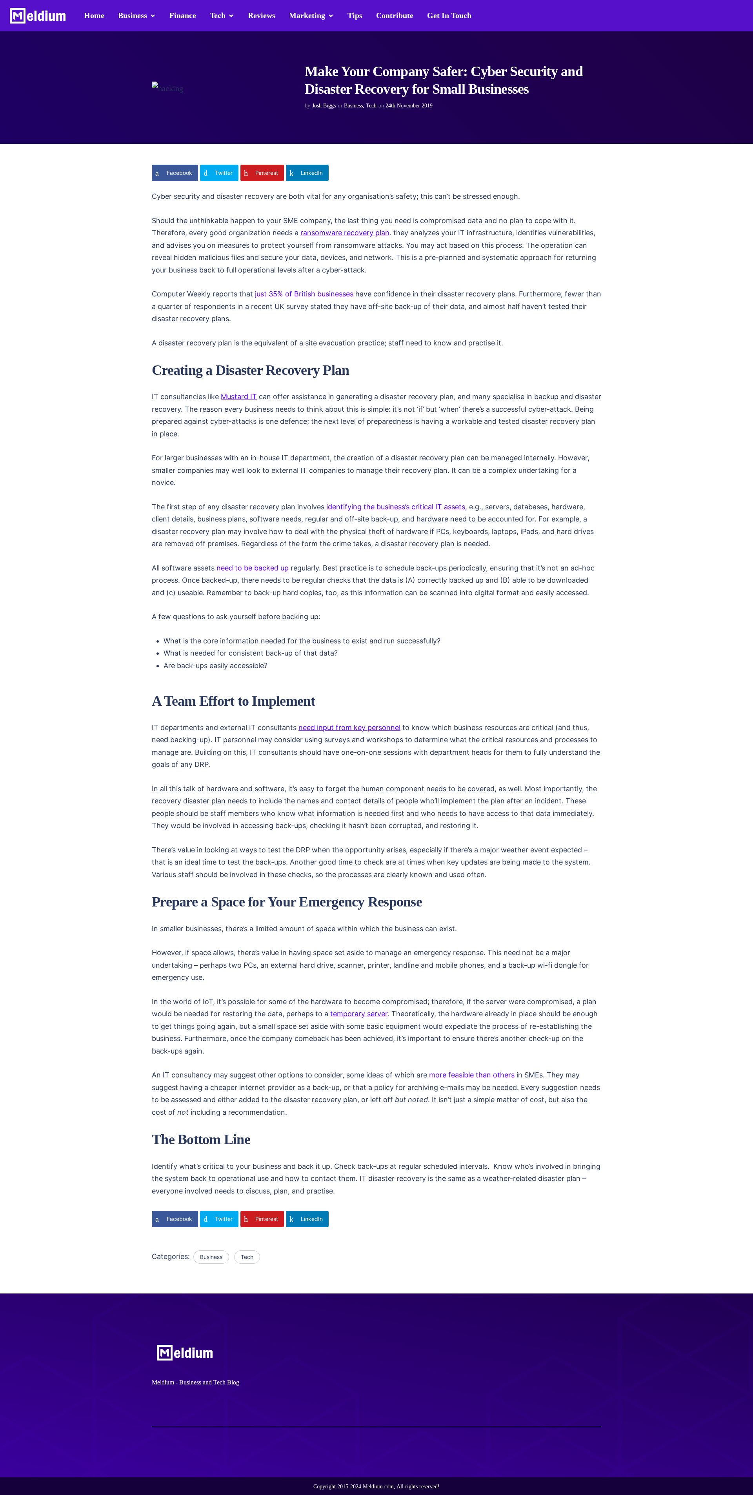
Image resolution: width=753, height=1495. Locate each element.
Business (353, 106)
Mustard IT (239, 396)
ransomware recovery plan (344, 233)
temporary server (358, 1014)
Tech (371, 106)
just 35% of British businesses (304, 294)
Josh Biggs (324, 106)
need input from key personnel (349, 727)
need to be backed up (252, 568)
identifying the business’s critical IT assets (395, 507)
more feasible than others (472, 1075)
